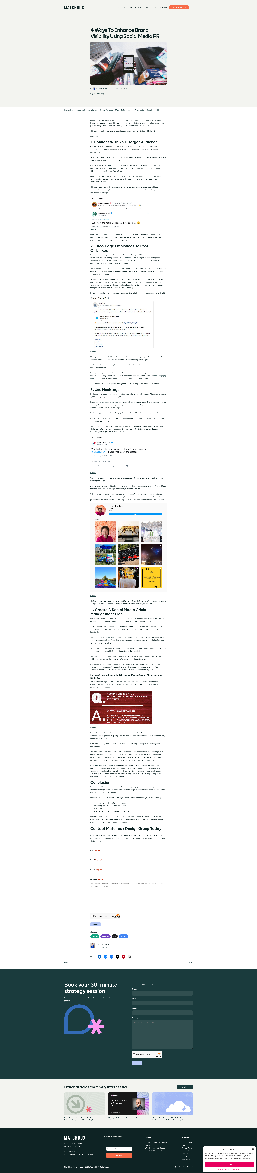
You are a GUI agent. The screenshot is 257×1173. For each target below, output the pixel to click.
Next (191, 962)
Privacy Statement (235, 1169)
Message (97, 879)
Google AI (123, 936)
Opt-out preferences (223, 1169)
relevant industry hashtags (108, 402)
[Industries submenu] (151, 7)
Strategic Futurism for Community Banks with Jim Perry (124, 1119)
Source (93, 229)
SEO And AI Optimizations (155, 1151)
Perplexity (105, 936)
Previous (67, 962)
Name (96, 850)
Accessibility (187, 1142)
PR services (112, 637)
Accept (229, 1164)
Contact (185, 1156)
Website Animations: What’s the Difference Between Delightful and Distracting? (81, 1119)
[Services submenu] (131, 7)
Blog (183, 1145)
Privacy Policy (187, 1148)
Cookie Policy (187, 1151)
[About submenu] (140, 7)
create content (114, 165)
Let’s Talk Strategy (179, 7)
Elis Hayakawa (101, 88)
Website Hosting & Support (155, 1148)
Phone (96, 870)
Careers (185, 1154)
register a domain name (104, 765)
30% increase (126, 258)
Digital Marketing (97, 94)
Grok (114, 936)
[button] (253, 1149)
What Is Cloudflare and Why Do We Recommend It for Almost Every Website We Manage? (172, 1119)
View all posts (184, 1087)
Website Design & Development (157, 1142)
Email (96, 860)
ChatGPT (95, 936)
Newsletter (186, 1159)
